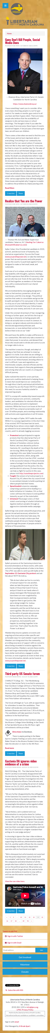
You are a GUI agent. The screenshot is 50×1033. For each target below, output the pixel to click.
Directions (16, 732)
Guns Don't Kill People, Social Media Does (22, 41)
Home (9, 33)
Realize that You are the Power (23, 201)
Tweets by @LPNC (10, 931)
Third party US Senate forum (22, 673)
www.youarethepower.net (16, 257)
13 (34, 917)
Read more (9, 748)
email (17, 1022)
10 (21, 917)
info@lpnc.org (32, 1007)
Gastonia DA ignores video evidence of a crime (21, 762)
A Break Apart (24, 1026)
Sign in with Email (14, 943)
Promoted (14, 435)
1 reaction (11, 193)
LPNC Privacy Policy (25, 1010)
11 (25, 917)
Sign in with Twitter (15, 936)
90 (28, 921)
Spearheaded (15, 486)
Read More (9, 188)
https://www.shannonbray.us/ (25, 104)
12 (29, 917)
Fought (13, 476)
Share (21, 193)
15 (42, 917)
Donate (25, 971)
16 (7, 921)
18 (16, 921)
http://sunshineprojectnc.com (31, 473)
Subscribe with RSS (15, 990)
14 (38, 917)
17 (11, 921)
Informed (14, 499)
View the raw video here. (15, 881)
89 (23, 921)
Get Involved (25, 957)
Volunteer (25, 964)
